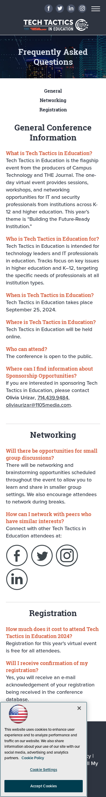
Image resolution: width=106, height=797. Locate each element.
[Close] (79, 708)
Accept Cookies (43, 786)
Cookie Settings (43, 769)
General (53, 91)
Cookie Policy (32, 758)
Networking (53, 100)
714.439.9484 (52, 397)
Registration (53, 109)
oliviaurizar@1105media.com (38, 404)
